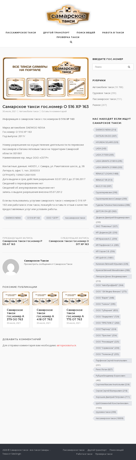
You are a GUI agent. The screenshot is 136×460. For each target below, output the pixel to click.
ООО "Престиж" (106, 335)
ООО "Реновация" (107, 341)
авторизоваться (66, 345)
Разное (97, 104)
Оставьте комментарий (54, 111)
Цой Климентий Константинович (112, 404)
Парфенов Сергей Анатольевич (111, 361)
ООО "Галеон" (105, 304)
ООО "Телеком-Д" (107, 354)
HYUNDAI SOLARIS (107, 142)
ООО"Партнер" (106, 329)
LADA (101, 148)
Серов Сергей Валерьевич (111, 390)
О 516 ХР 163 (33, 217)
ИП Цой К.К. (104, 257)
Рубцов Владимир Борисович (110, 376)
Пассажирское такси (21, 32)
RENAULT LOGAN (107, 173)
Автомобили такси (29, 111)
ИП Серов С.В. (105, 251)
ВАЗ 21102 (103, 186)
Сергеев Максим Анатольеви (112, 384)
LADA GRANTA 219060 (109, 167)
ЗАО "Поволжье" (106, 226)
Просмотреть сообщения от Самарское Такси (48, 264)
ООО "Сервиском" (107, 348)
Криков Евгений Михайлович (113, 270)
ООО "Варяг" (105, 297)
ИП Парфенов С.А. (107, 245)
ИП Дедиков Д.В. (106, 232)
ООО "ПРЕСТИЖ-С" (107, 322)
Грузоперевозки (106, 192)
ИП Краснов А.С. (106, 238)
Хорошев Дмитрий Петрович (113, 397)
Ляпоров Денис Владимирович (111, 277)
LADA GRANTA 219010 (109, 161)
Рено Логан (104, 369)
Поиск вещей (86, 32)
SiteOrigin (16, 453)
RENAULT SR (104, 179)
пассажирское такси (75, 217)
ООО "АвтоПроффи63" (109, 285)
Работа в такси (113, 32)
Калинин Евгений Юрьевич (112, 264)
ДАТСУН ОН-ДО (106, 211)
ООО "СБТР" (52, 217)
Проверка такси (68, 37)
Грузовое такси (101, 93)
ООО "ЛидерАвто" (107, 316)
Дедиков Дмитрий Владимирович (113, 218)
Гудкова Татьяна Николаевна (113, 205)
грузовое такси (106, 412)
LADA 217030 (105, 154)
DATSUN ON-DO (106, 136)
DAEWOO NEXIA (13, 217)
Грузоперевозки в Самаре (111, 198)
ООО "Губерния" (107, 310)
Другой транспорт (56, 32)
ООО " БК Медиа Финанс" (111, 291)
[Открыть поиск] (71, 42)
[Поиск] (129, 67)
